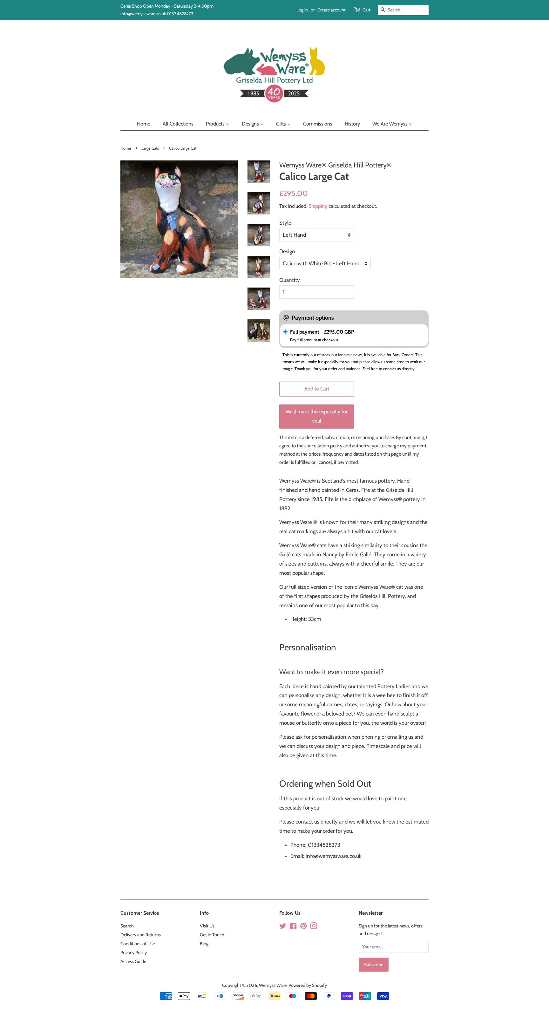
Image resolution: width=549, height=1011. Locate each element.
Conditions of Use (137, 944)
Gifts (281, 124)
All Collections (178, 124)
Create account (331, 10)
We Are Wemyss (390, 124)
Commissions (317, 124)
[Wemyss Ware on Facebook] (293, 927)
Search (127, 926)
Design (287, 251)
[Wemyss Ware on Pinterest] (303, 927)
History (352, 124)
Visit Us (207, 926)
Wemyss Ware (273, 985)
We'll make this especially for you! (317, 416)
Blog (204, 944)
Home (143, 124)
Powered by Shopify (307, 985)
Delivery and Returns (140, 935)
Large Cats (150, 148)
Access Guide (133, 961)
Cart (366, 10)
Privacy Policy (133, 952)
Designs (251, 124)
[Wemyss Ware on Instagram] (313, 927)
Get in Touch (212, 935)
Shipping (317, 206)
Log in (302, 10)
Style (285, 223)
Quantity (289, 280)
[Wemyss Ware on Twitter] (282, 927)
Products (216, 124)
